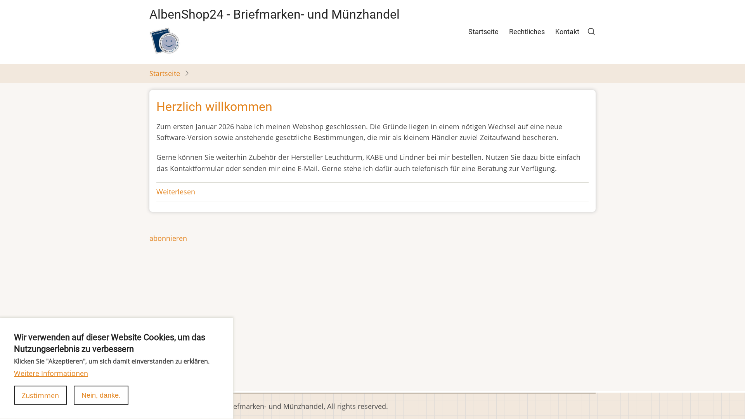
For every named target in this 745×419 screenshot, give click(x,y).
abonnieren (168, 238)
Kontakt (567, 32)
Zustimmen (40, 395)
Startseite (483, 32)
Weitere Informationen (51, 373)
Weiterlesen (175, 191)
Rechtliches (527, 32)
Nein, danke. (101, 395)
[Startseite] (164, 40)
